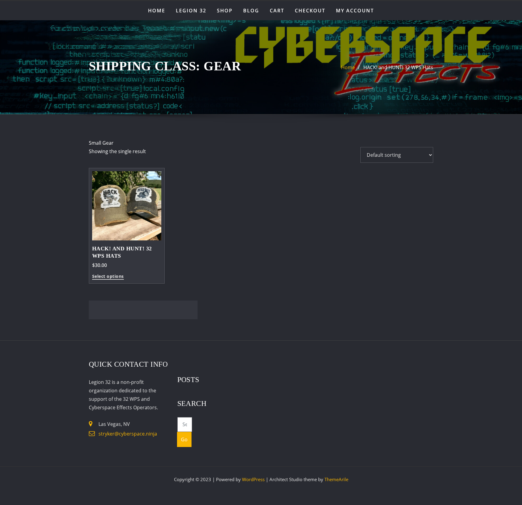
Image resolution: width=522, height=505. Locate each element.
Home (156, 10)
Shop (225, 10)
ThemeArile (336, 479)
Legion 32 (191, 10)
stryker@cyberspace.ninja (127, 433)
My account (355, 10)
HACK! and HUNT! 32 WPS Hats (398, 67)
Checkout (310, 10)
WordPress (253, 479)
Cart (277, 10)
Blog (251, 10)
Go (184, 439)
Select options (108, 276)
